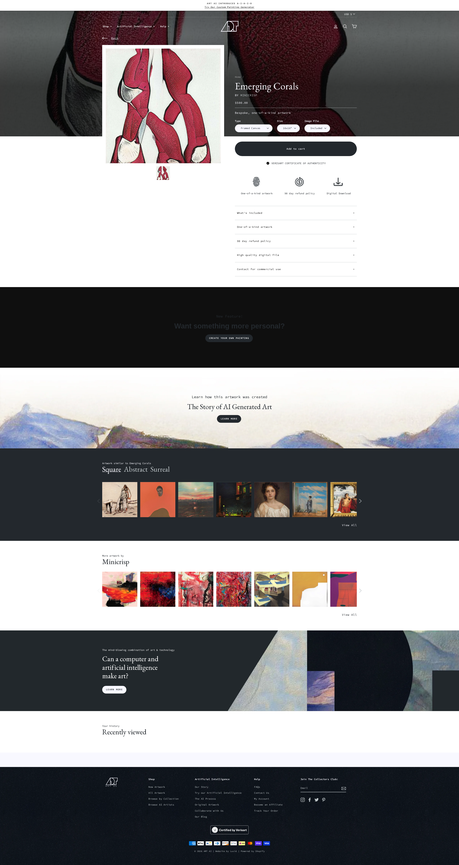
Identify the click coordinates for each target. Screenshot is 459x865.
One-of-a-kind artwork (296, 226)
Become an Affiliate (268, 804)
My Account (261, 798)
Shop (106, 26)
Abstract (136, 469)
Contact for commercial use (296, 269)
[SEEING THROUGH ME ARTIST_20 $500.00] (271, 499)
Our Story (202, 786)
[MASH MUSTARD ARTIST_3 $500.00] (309, 589)
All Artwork (156, 792)
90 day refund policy (296, 241)
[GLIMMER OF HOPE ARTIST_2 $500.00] (233, 499)
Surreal (160, 469)
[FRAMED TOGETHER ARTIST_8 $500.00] (348, 499)
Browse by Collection (163, 798)
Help (164, 26)
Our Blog (201, 816)
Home (238, 76)
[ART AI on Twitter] (316, 800)
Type (238, 121)
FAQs (257, 786)
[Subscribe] (343, 788)
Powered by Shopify (253, 851)
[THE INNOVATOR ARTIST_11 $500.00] (119, 499)
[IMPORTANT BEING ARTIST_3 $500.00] (310, 499)
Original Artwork (207, 804)
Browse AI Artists (161, 804)
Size (280, 121)
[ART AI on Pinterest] (323, 800)
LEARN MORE (114, 689)
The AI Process (205, 798)
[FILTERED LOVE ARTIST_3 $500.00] (119, 589)
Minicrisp (248, 95)
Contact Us (261, 792)
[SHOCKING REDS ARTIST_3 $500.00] (233, 589)
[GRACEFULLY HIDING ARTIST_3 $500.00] (195, 589)
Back (115, 38)
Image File (311, 121)
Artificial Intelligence (135, 26)
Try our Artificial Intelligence (218, 792)
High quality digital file (296, 255)
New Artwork (156, 786)
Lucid (233, 851)
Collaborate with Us (209, 810)
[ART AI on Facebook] (309, 800)
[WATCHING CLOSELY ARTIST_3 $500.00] (157, 499)
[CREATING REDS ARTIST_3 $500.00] (347, 589)
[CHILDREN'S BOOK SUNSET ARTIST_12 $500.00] (195, 499)
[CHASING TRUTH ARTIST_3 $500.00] (157, 589)
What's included (296, 213)
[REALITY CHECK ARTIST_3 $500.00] (271, 589)
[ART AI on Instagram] (303, 800)
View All (349, 525)
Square (111, 469)
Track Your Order (266, 810)
